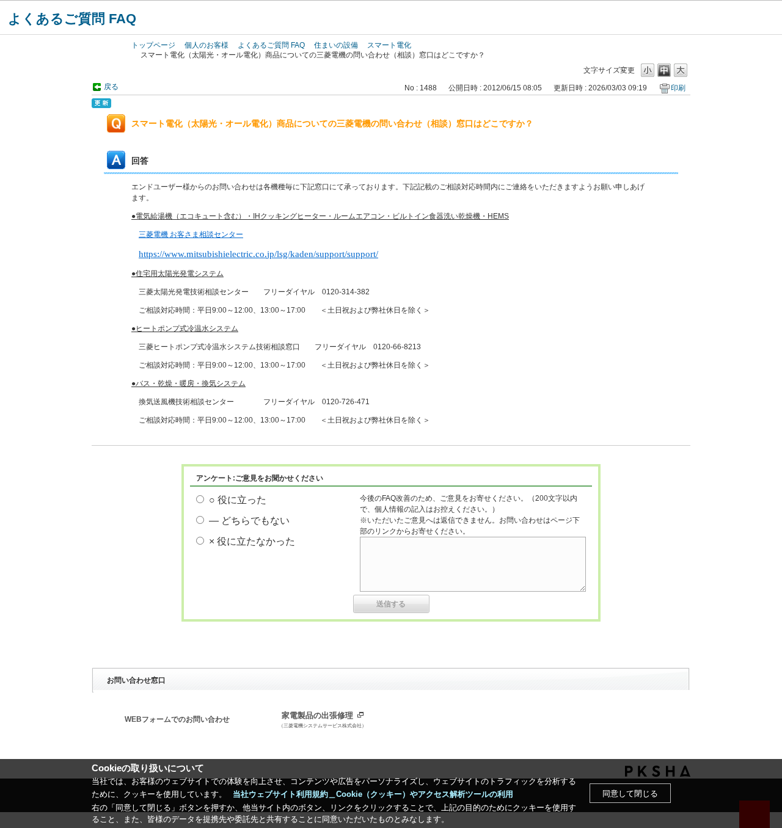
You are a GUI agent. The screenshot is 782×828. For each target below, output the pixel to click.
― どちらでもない (249, 520)
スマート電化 (389, 45)
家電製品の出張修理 (323, 719)
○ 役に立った (237, 500)
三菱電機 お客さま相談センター (191, 234)
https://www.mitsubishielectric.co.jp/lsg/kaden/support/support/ (258, 254)
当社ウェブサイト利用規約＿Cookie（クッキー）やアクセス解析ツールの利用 (373, 794)
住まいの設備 (336, 45)
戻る (111, 86)
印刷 (678, 88)
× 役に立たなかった (252, 541)
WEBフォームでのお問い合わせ (177, 719)
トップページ (153, 45)
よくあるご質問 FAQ (72, 18)
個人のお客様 (206, 45)
